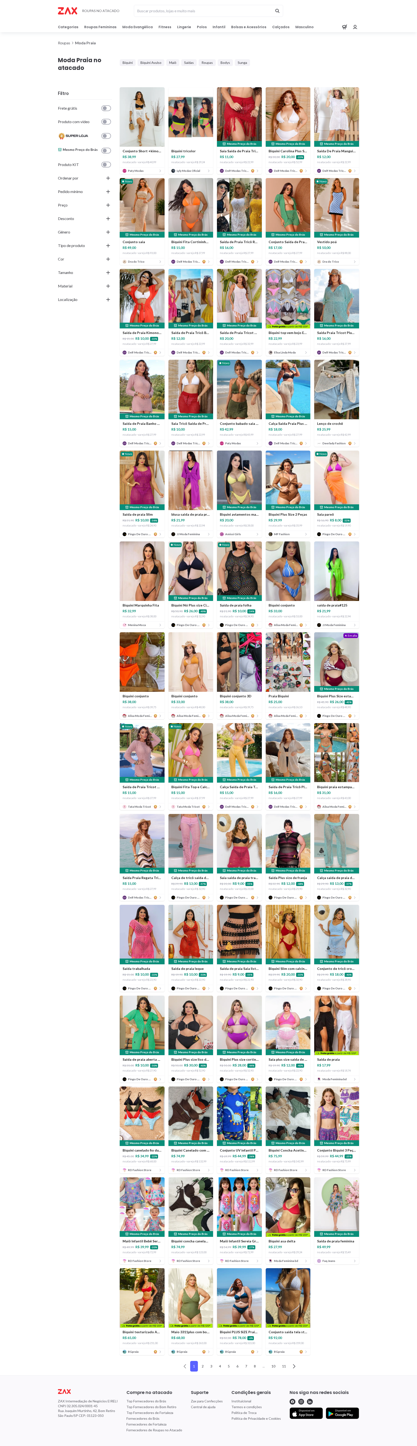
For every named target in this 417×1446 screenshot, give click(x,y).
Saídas (189, 62)
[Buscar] (277, 11)
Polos (202, 27)
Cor (61, 259)
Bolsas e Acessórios (248, 27)
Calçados (281, 27)
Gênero (64, 232)
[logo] (88, 1391)
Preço (63, 205)
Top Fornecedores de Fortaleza (149, 1413)
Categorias (68, 27)
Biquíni (128, 62)
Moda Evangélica (137, 27)
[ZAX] (67, 10)
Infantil (219, 27)
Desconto (66, 218)
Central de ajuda (203, 1407)
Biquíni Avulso (150, 62)
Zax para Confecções (207, 1401)
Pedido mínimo (70, 191)
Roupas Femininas (100, 27)
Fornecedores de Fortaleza (146, 1424)
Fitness (165, 27)
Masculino (304, 27)
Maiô (172, 62)
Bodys (225, 62)
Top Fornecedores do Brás (146, 1401)
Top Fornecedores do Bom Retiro (151, 1407)
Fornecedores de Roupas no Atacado (154, 1430)
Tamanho (65, 272)
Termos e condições (246, 1407)
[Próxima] (294, 1366)
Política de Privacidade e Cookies (256, 1418)
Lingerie (184, 27)
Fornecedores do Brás (143, 1418)
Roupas (207, 62)
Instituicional (241, 1401)
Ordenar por (68, 178)
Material (65, 286)
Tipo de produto (71, 245)
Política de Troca (244, 1413)
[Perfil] (355, 27)
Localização (67, 299)
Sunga (242, 62)
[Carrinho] (344, 27)
